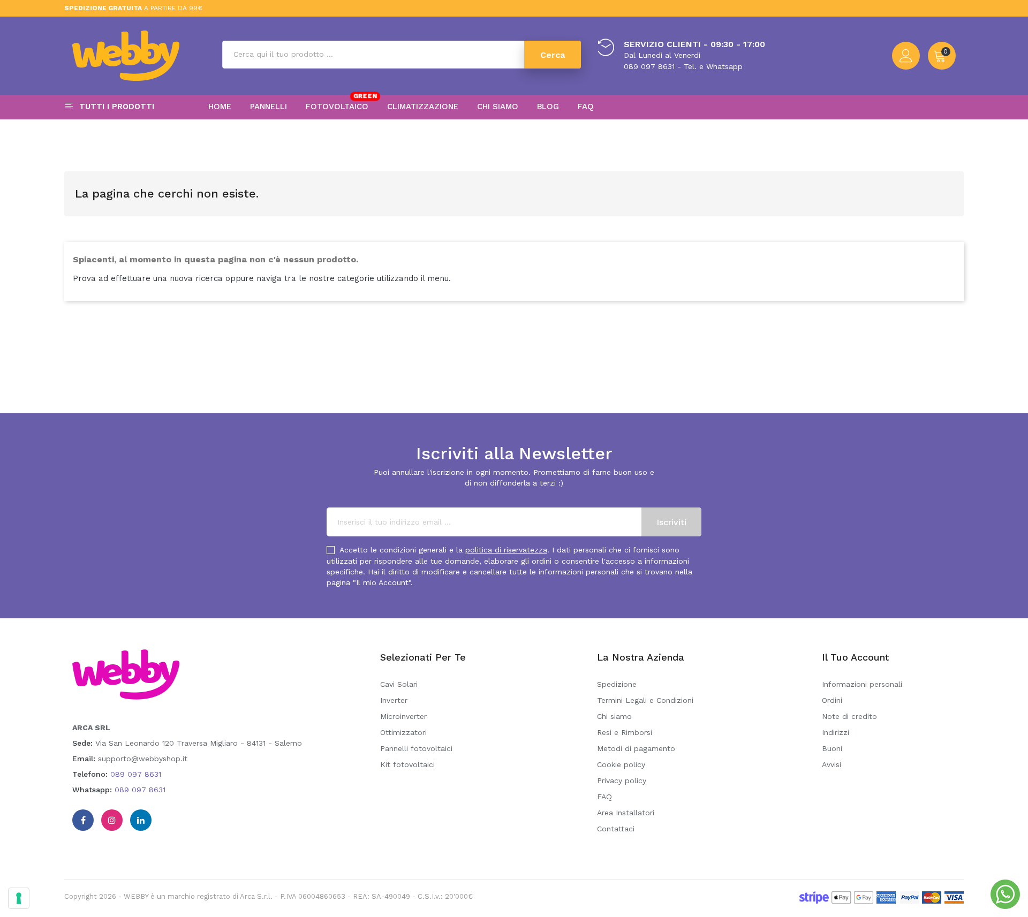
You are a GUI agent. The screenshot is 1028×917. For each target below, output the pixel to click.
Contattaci (615, 828)
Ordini (832, 700)
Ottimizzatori (403, 732)
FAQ (604, 796)
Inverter (393, 700)
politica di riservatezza (506, 549)
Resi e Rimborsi (624, 732)
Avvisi (831, 764)
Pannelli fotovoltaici (416, 748)
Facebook (83, 820)
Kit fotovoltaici (407, 764)
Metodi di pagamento (636, 748)
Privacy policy (621, 780)
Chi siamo (614, 716)
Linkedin (141, 820)
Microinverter (403, 716)
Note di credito (849, 716)
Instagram (112, 820)
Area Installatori (625, 812)
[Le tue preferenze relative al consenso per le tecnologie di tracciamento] (19, 898)
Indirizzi (835, 732)
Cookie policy (621, 764)
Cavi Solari (399, 684)
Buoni (832, 748)
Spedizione (617, 684)
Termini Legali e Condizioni (645, 700)
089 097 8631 (135, 774)
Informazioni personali (862, 684)
